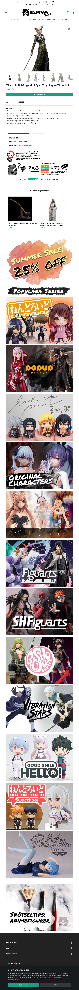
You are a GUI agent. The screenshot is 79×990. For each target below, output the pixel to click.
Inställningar (56, 985)
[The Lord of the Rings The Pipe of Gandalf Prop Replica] (23, 209)
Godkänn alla (23, 985)
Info (7, 948)
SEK (53, 2)
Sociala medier (11, 954)
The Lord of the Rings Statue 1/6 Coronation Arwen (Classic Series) (51, 224)
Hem (7, 19)
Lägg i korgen (40, 94)
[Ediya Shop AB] (36, 13)
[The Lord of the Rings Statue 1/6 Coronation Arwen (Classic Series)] (55, 209)
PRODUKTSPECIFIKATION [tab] (18, 131)
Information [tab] (36, 131)
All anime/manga (16, 19)
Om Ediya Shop (11, 943)
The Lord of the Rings (30, 19)
